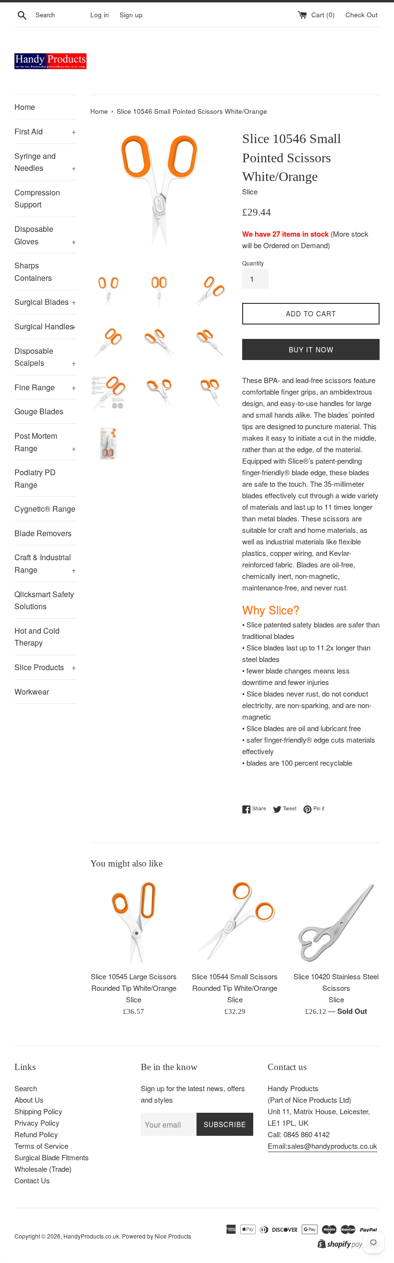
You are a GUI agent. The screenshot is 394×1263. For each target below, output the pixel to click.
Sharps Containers (33, 271)
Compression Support (37, 198)
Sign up (131, 14)
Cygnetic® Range (44, 508)
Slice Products (45, 667)
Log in (99, 14)
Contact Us (32, 1180)
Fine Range (45, 387)
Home (24, 106)
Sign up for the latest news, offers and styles (193, 1094)
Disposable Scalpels (45, 357)
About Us (29, 1100)
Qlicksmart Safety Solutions (44, 600)
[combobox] (61, 15)
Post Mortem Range (45, 442)
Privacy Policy (37, 1123)
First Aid (45, 131)
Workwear (31, 691)
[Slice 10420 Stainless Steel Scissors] (336, 922)
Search (25, 1088)
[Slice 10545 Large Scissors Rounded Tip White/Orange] (133, 922)
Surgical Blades (45, 301)
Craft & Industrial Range (45, 563)
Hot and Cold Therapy (37, 637)
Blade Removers (43, 533)
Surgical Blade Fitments (51, 1157)
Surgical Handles (45, 326)
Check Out (362, 14)
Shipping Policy (38, 1111)
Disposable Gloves (45, 235)
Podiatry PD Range (35, 478)
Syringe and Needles (45, 162)
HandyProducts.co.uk (91, 1236)
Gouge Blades (38, 411)
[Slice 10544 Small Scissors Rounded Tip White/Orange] (235, 922)
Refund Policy (36, 1134)
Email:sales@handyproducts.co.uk (322, 1146)
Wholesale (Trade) (43, 1169)
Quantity (253, 263)
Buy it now (311, 349)
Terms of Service (41, 1146)
